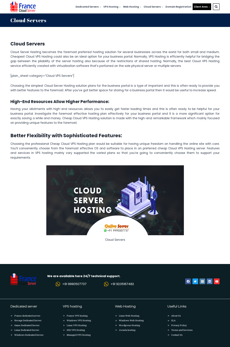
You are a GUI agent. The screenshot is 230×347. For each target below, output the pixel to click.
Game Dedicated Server (27, 325)
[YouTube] (217, 281)
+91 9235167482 (122, 284)
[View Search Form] (216, 6)
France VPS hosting (77, 315)
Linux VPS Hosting (77, 325)
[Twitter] (195, 281)
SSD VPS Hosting (76, 330)
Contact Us (177, 334)
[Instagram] (202, 281)
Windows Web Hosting (131, 320)
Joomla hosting (127, 330)
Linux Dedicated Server (26, 330)
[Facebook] (188, 281)
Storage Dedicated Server (28, 320)
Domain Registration (178, 6)
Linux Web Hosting (129, 315)
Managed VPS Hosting (79, 334)
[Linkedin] (209, 281)
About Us (176, 315)
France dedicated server (27, 315)
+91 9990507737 (74, 284)
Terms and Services (182, 330)
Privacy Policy (179, 325)
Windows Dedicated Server (29, 334)
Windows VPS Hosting (79, 320)
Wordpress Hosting (129, 325)
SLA (173, 320)
